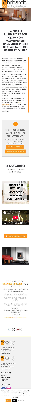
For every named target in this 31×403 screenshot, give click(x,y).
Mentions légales (6, 377)
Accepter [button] (8, 400)
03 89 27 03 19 (16, 308)
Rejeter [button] (14, 400)
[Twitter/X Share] (13, 329)
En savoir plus (22, 400)
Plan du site (4, 379)
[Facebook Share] (10, 329)
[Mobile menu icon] (28, 4)
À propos (3, 375)
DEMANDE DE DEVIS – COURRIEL (15, 317)
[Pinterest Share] (17, 329)
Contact (3, 380)
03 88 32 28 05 (16, 314)
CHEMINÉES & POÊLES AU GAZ (15, 259)
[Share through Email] (20, 329)
